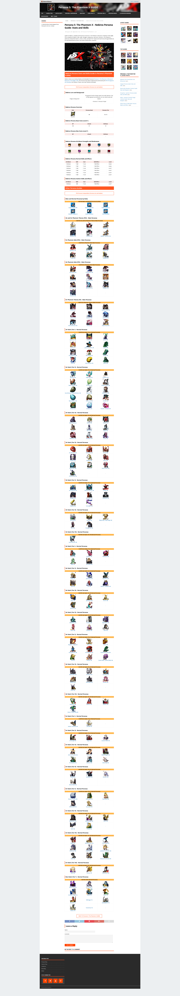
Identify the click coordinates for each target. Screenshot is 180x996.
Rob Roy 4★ (89, 228)
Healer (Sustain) (89, 214)
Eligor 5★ (89, 740)
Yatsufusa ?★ (89, 907)
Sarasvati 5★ (89, 806)
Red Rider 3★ (89, 498)
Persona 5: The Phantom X (88, 31)
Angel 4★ (73, 578)
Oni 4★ (89, 586)
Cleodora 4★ (73, 288)
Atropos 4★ (89, 622)
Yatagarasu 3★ (89, 528)
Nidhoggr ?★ (89, 900)
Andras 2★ (89, 339)
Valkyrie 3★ (73, 506)
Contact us (43, 966)
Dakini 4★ (89, 644)
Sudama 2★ (89, 408)
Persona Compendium (71, 13)
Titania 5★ (89, 829)
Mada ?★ (89, 895)
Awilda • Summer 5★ (106, 236)
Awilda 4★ (105, 228)
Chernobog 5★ (105, 843)
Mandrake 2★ (89, 355)
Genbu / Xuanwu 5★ (73, 726)
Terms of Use (44, 964)
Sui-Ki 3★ (105, 438)
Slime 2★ (105, 363)
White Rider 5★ (73, 784)
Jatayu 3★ (105, 452)
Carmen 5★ (73, 317)
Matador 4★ (106, 578)
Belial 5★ (73, 843)
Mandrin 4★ (73, 236)
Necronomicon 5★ (72, 325)
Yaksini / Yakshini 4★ (106, 586)
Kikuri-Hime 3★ (105, 468)
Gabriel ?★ (105, 887)
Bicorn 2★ (105, 339)
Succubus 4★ (89, 564)
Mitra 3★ (105, 460)
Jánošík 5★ (73, 228)
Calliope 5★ (105, 258)
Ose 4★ (73, 660)
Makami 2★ (89, 393)
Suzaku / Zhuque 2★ (106, 408)
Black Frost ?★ (72, 887)
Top (42, 13)
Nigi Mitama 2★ (73, 401)
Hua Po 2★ (73, 347)
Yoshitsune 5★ (105, 873)
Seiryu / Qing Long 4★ (73, 712)
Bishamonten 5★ (89, 843)
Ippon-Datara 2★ (73, 385)
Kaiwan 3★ (73, 460)
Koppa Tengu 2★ (105, 385)
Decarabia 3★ (89, 452)
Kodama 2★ (89, 385)
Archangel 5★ (73, 740)
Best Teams (54, 16)
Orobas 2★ (105, 401)
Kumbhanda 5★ (89, 652)
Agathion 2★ (73, 339)
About (42, 971)
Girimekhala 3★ (73, 490)
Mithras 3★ (89, 460)
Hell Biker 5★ (89, 777)
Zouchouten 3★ (73, 476)
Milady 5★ (89, 325)
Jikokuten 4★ (89, 600)
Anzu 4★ (73, 600)
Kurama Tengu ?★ (72, 895)
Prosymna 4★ (89, 280)
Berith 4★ (73, 556)
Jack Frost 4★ (89, 578)
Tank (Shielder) (105, 214)
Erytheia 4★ (73, 280)
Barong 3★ (73, 520)
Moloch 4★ (73, 682)
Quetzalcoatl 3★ (73, 542)
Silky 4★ (73, 564)
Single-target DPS (73, 207)
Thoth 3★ (89, 468)
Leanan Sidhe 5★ (106, 740)
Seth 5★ (73, 829)
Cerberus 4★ (89, 674)
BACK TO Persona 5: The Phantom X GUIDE (89, 916)
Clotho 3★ (89, 423)
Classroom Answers (125, 13)
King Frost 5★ (89, 851)
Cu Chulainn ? (89, 887)
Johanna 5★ (106, 317)
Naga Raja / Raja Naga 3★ (105, 520)
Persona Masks (112, 13)
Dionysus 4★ (73, 704)
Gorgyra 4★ (106, 288)
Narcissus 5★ (105, 799)
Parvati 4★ (105, 682)
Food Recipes (44, 16)
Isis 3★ (73, 430)
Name (66, 930)
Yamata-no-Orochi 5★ (105, 858)
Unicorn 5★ (105, 777)
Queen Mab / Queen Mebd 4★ (105, 660)
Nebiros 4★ (89, 704)
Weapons (82, 13)
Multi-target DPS (89, 207)
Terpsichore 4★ (89, 272)
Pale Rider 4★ (89, 682)
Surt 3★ (73, 528)
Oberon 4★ (105, 704)
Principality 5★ (73, 762)
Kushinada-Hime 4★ (106, 652)
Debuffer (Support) (72, 214)
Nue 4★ (73, 586)
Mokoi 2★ (105, 355)
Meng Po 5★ (73, 250)
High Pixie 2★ (89, 377)
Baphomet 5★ (72, 821)
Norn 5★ (106, 821)
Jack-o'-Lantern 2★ (89, 347)
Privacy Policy (44, 962)
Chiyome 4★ (89, 236)
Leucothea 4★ (72, 272)
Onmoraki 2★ (89, 401)
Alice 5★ (73, 873)
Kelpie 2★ (105, 347)
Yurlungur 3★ (89, 506)
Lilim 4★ (106, 630)
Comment (67, 934)
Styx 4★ (106, 272)
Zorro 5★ (89, 310)
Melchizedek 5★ (89, 821)
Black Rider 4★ (72, 674)
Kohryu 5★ (89, 873)
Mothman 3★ (73, 468)
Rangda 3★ (73, 498)
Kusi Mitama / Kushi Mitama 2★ (73, 393)
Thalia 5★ (72, 258)
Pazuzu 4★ (89, 660)
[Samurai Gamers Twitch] (60, 981)
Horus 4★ (105, 644)
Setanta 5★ (89, 762)
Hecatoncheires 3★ (89, 490)
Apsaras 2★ (73, 377)
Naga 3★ (105, 430)
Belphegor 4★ (105, 622)
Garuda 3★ (89, 520)
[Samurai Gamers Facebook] (45, 981)
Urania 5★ (89, 258)
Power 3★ (105, 490)
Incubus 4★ (89, 556)
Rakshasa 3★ (73, 438)
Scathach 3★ (106, 498)
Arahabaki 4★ (72, 622)
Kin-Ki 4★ (105, 600)
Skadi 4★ (73, 690)
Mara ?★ (106, 895)
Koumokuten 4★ (73, 652)
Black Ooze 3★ (72, 423)
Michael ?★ (73, 902)
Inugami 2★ (106, 377)
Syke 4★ (106, 280)
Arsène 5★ (72, 310)
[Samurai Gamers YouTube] (55, 981)
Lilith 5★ (73, 858)
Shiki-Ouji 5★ (105, 762)
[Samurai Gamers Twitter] (50, 981)
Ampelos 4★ (73, 295)
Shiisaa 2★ (73, 408)
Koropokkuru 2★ (73, 355)
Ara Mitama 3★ (73, 452)
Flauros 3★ (105, 423)
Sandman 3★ (89, 438)
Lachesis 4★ (89, 630)
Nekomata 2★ (105, 393)
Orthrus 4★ (73, 608)
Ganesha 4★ (106, 674)
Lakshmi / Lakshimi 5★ (105, 851)
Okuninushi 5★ (73, 806)
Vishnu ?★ (72, 910)
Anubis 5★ (72, 777)
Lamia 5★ (89, 755)
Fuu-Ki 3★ (89, 430)
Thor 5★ (89, 858)
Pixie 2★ (73, 363)
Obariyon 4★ (106, 556)
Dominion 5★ (73, 851)
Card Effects (91, 13)
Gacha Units (58, 13)
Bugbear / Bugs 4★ (72, 644)
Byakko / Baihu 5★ (72, 799)
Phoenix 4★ (89, 608)
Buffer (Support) (106, 207)
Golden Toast (77, 31)
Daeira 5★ (105, 250)
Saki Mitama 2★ (89, 363)
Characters (49, 13)
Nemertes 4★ (89, 288)
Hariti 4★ (73, 630)
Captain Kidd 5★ (106, 310)
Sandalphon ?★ (105, 902)
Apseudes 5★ (89, 250)
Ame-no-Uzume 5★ (73, 755)
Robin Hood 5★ (105, 325)
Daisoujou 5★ (89, 799)
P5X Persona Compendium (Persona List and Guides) (89, 87)
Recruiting (43, 968)
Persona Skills (102, 13)
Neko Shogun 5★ (106, 755)
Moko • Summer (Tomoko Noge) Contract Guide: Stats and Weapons (127, 99)
